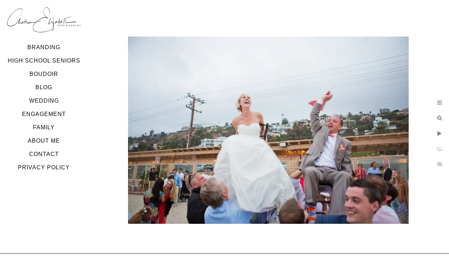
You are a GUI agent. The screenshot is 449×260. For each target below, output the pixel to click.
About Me (44, 141)
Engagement (44, 114)
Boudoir (43, 74)
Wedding (44, 101)
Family (44, 127)
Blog (43, 87)
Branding (43, 47)
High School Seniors (44, 61)
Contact (44, 154)
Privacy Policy (44, 167)
